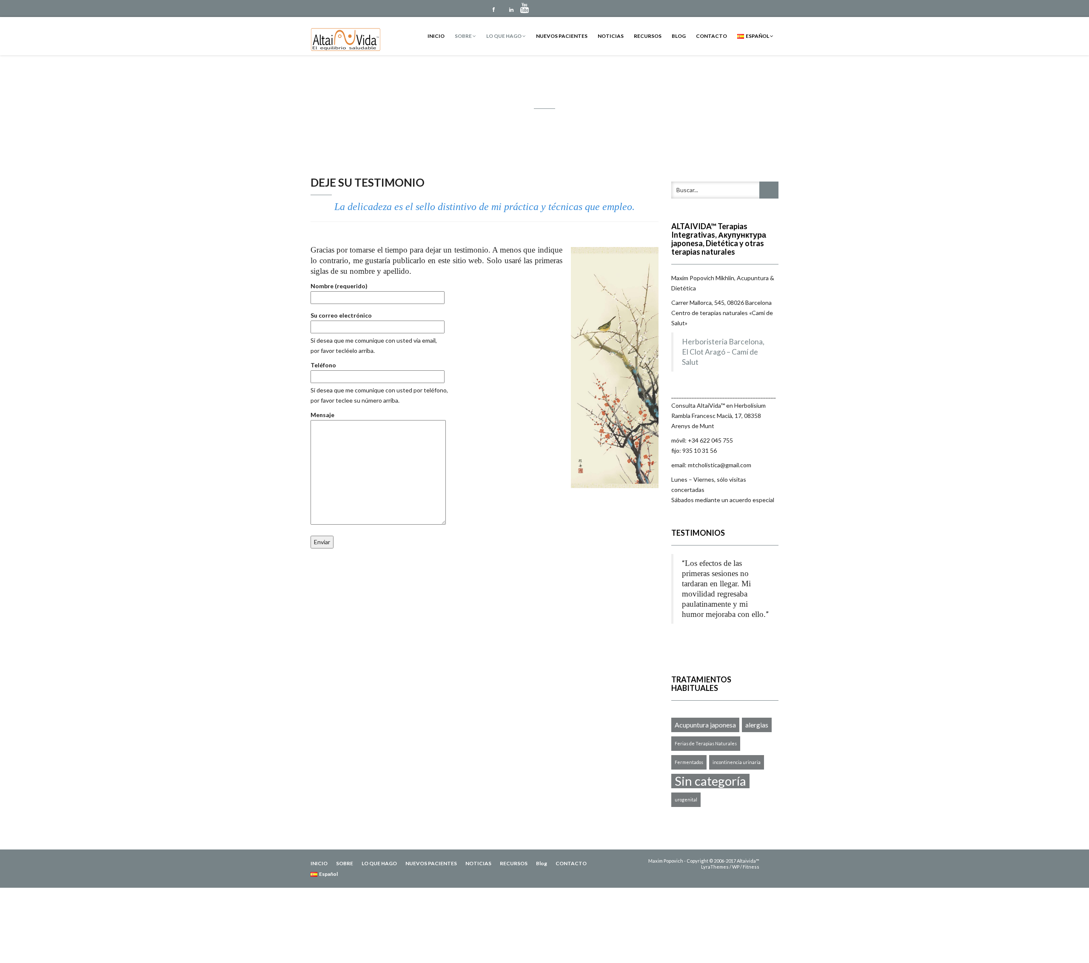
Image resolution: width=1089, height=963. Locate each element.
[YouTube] (529, 8)
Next (771, 658)
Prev (678, 658)
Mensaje (322, 414)
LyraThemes (715, 866)
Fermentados (689, 762)
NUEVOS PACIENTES (561, 36)
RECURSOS (647, 36)
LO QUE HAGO (504, 36)
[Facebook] (493, 8)
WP (735, 866)
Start (721, 642)
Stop (728, 642)
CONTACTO (711, 36)
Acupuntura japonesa (705, 725)
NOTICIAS (611, 36)
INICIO (436, 36)
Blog (679, 36)
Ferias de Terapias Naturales (706, 743)
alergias (756, 725)
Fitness (751, 866)
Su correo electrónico (341, 315)
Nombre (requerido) (339, 286)
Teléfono (323, 365)
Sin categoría (710, 781)
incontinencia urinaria (737, 762)
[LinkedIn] (511, 8)
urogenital (686, 799)
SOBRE (464, 36)
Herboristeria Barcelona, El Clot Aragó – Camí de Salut (723, 351)
